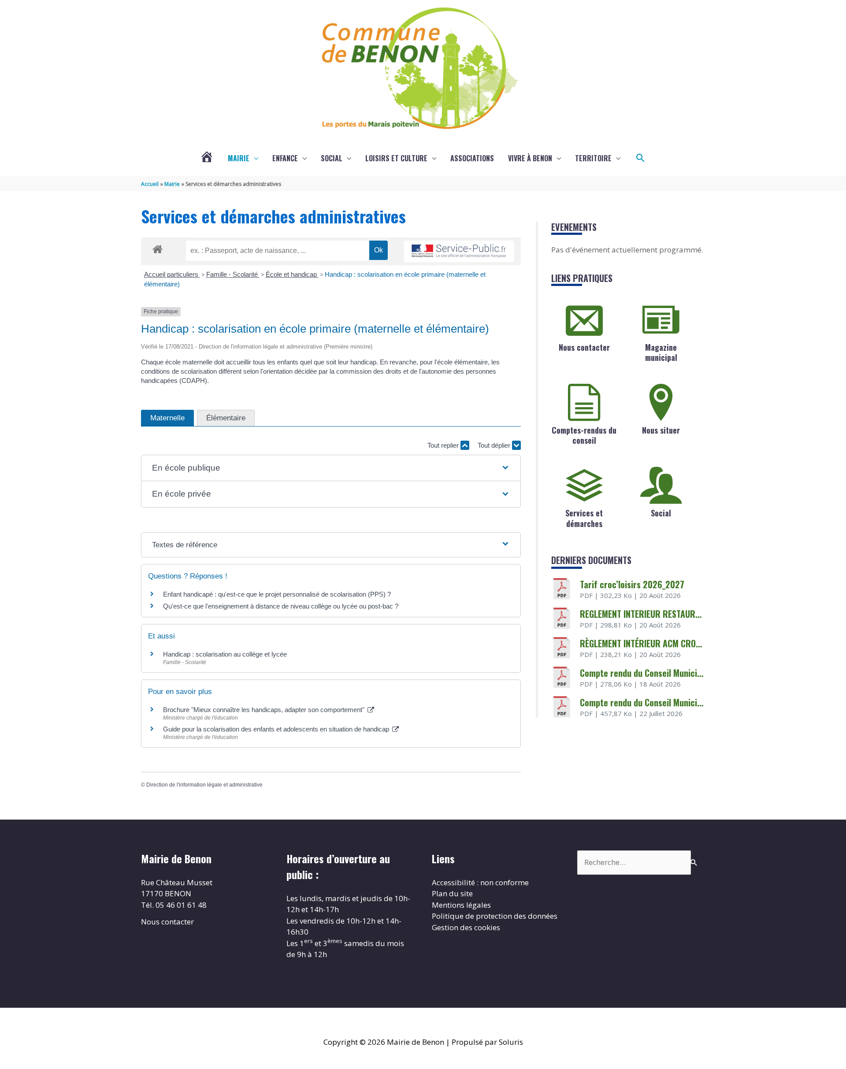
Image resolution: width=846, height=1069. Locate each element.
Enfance (285, 158)
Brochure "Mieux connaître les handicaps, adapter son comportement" (264, 709)
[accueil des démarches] (157, 248)
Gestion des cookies (466, 927)
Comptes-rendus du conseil (584, 435)
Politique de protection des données (494, 916)
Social (331, 158)
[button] (640, 158)
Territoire (593, 158)
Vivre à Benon (530, 158)
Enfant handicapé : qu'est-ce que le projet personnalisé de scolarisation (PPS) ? (277, 594)
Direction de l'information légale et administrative (204, 785)
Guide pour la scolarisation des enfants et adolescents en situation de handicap (277, 729)
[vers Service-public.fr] (459, 251)
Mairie (238, 158)
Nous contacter (584, 347)
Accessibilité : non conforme (480, 882)
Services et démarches (584, 518)
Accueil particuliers (172, 274)
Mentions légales (461, 905)
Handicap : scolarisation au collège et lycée (225, 654)
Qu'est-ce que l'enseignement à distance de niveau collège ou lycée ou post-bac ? (280, 606)
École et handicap (292, 274)
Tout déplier (495, 445)
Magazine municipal (661, 352)
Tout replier (443, 445)
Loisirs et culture (396, 158)
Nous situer (661, 430)
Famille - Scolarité (233, 274)
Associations (472, 158)
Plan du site (452, 893)
